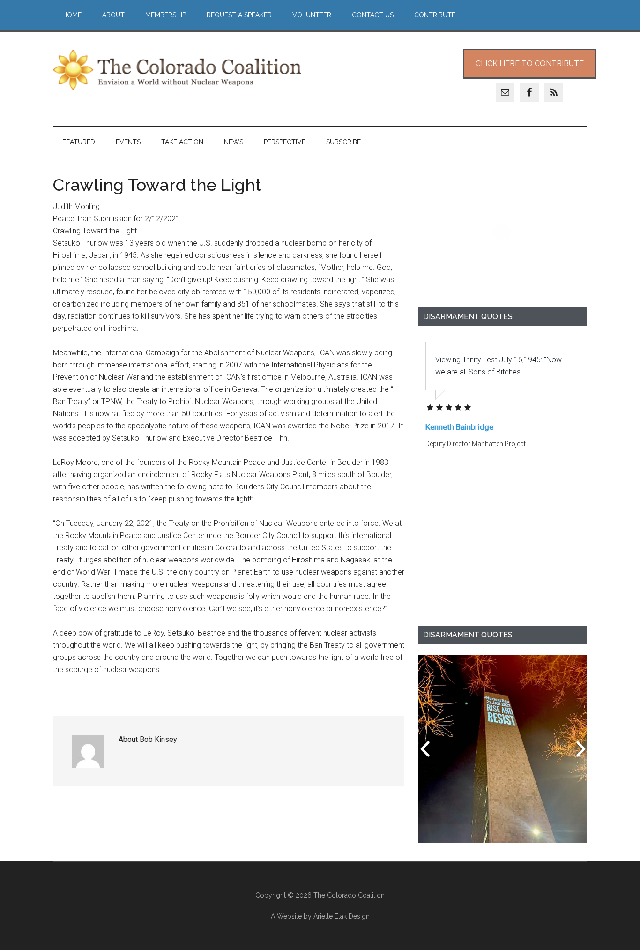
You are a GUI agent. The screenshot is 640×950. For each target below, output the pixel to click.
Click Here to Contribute (530, 63)
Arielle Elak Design (341, 916)
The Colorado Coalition (177, 70)
